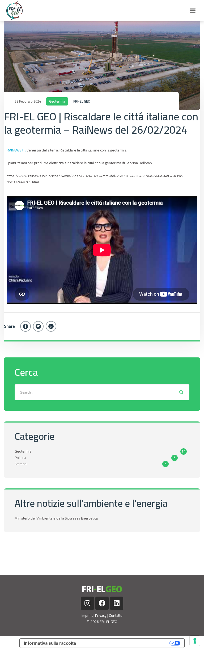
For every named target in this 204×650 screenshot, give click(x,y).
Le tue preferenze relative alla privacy (125, 643)
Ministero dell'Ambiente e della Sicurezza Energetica (56, 518)
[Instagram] (87, 603)
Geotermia (57, 101)
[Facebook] (25, 326)
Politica (20, 457)
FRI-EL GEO (81, 101)
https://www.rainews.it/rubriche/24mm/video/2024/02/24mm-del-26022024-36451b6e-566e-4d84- (95, 179)
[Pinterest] (51, 326)
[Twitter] (38, 326)
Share (9, 326)
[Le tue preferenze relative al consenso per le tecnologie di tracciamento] (195, 641)
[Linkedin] (116, 603)
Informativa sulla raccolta (50, 643)
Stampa (21, 463)
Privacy (101, 615)
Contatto (115, 615)
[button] (192, 10)
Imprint (87, 615)
